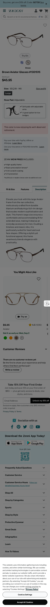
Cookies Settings (25, 594)
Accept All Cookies (25, 602)
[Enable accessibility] (47, 303)
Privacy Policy (32, 589)
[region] (25, 582)
